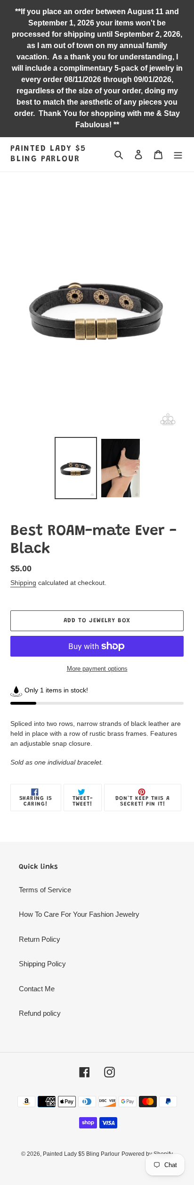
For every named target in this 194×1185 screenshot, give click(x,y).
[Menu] (178, 154)
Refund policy (40, 1013)
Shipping (23, 582)
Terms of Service (45, 890)
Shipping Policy (42, 964)
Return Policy (39, 939)
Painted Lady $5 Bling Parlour (48, 154)
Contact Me (37, 989)
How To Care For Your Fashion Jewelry (79, 914)
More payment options (97, 668)
